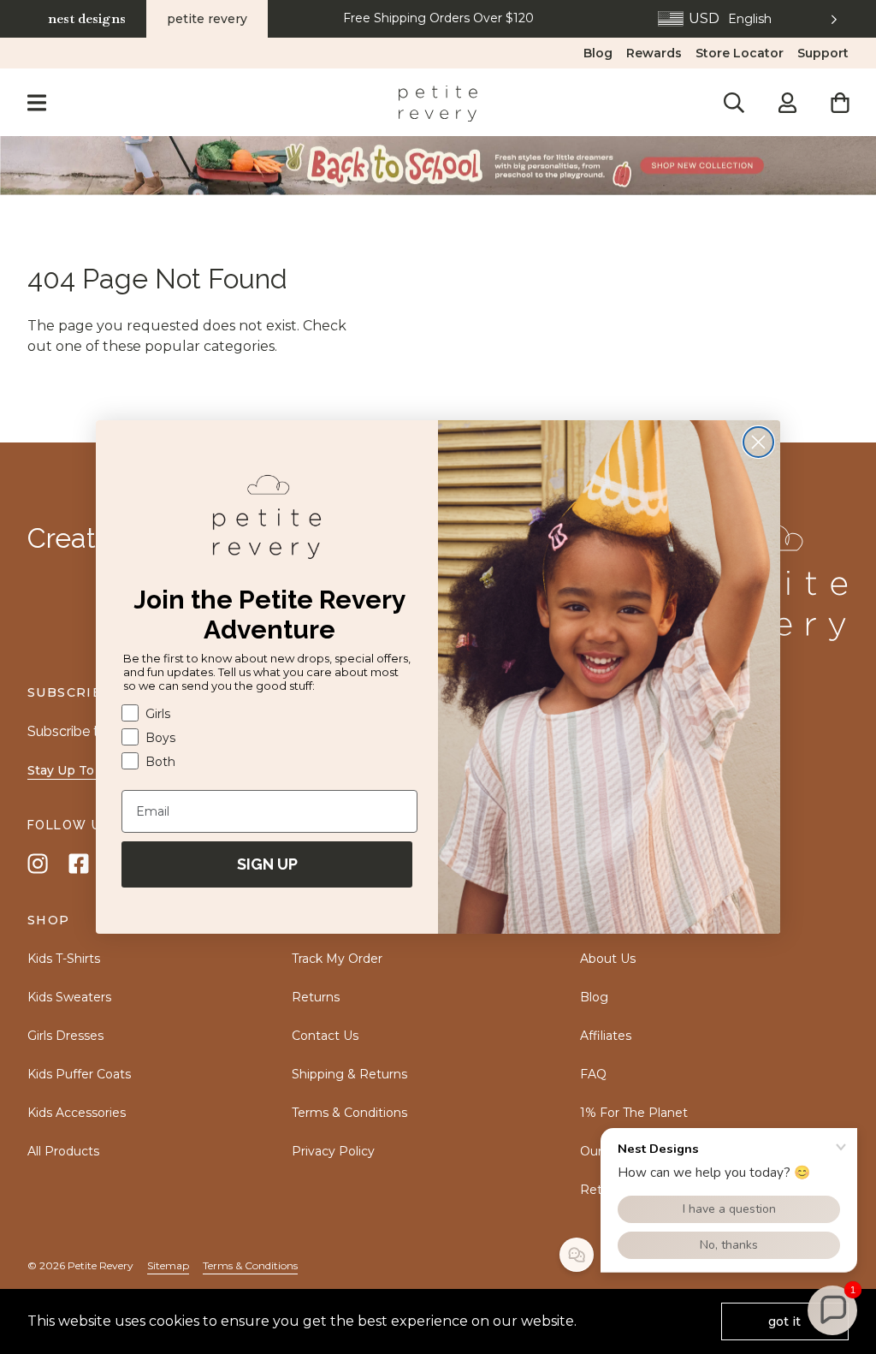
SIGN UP (267, 864)
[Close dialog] (758, 442)
